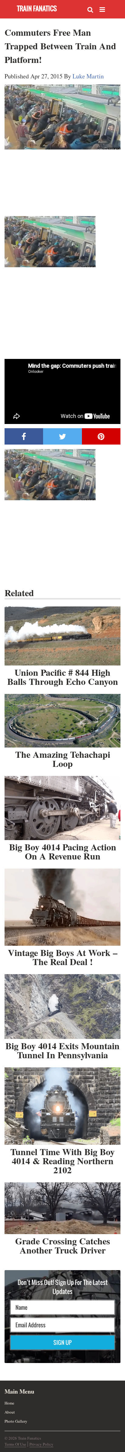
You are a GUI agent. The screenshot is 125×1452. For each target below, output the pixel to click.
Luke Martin (88, 76)
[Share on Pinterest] (101, 436)
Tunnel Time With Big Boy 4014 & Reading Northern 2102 (62, 1160)
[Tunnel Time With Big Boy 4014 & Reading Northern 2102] (62, 1106)
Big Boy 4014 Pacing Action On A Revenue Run (62, 851)
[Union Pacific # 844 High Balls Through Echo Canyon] (62, 635)
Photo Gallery (16, 1421)
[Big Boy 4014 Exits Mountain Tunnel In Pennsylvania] (62, 1006)
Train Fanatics (37, 8)
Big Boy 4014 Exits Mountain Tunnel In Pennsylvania (62, 1050)
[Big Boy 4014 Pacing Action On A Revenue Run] (62, 808)
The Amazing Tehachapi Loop (62, 758)
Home (9, 1403)
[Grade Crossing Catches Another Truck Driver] (62, 1208)
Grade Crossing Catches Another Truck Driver (62, 1245)
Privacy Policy (41, 1444)
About (10, 1412)
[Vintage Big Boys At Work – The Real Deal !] (62, 907)
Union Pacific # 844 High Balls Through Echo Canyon (62, 676)
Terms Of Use (15, 1444)
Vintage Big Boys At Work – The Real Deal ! (62, 957)
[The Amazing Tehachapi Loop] (62, 720)
